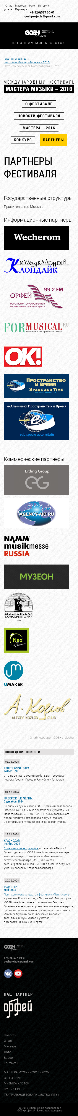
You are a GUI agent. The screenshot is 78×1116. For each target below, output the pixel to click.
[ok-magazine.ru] (31, 369)
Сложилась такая (15, 848)
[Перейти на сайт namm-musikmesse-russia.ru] (36, 559)
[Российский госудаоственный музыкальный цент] (18, 1016)
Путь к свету (61, 894)
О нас (8, 5)
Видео (8, 1057)
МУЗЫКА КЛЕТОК (16, 1083)
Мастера (20, 5)
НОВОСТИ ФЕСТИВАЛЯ (39, 115)
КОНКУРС (23, 139)
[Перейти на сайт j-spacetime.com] (36, 438)
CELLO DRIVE (13, 1078)
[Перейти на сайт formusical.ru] (36, 338)
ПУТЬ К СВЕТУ (14, 1089)
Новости (10, 1035)
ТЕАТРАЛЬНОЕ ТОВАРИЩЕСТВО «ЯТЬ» (31, 1094)
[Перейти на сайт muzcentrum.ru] (36, 310)
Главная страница (15, 58)
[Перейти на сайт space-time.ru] (36, 396)
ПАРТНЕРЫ (53, 139)
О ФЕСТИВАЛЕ (39, 103)
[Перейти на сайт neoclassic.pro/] (18, 653)
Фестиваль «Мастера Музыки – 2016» (27, 62)
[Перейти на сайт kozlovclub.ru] (37, 720)
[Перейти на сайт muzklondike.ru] (36, 277)
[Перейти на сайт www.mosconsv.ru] (36, 620)
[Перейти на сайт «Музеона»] (36, 587)
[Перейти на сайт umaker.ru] (15, 686)
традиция (32, 848)
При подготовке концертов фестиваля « (29, 894)
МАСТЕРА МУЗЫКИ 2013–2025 (26, 1072)
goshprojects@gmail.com (42, 16)
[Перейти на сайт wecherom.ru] (36, 248)
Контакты (11, 1063)
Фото (32, 5)
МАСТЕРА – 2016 (39, 127)
